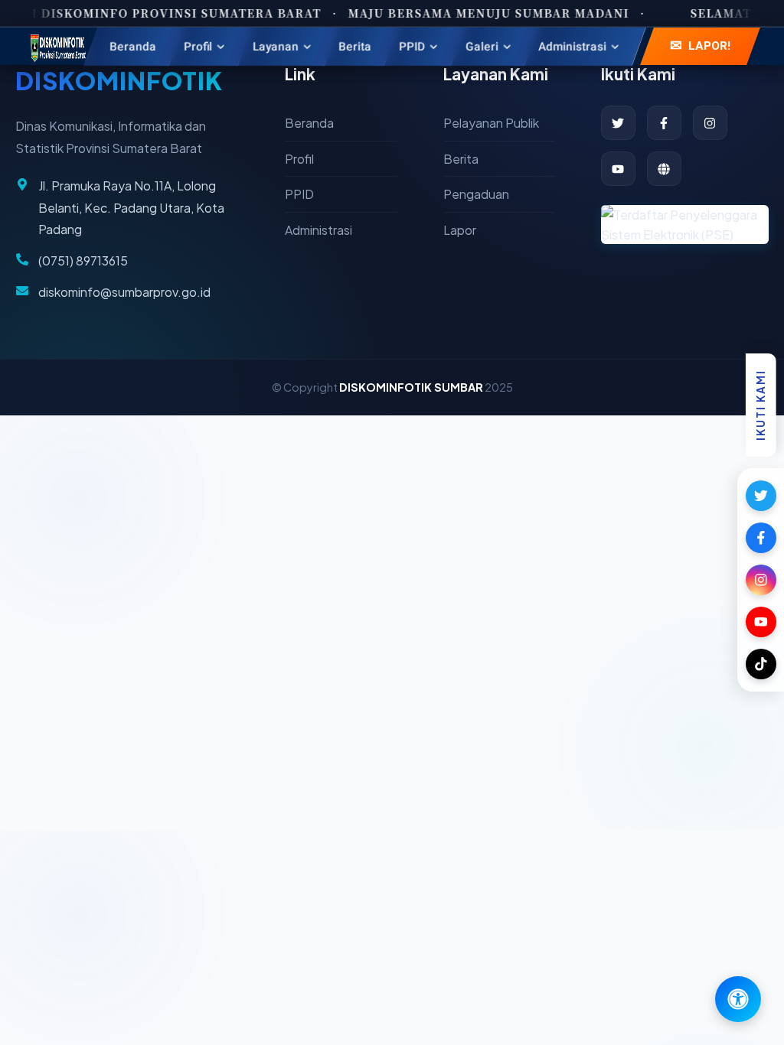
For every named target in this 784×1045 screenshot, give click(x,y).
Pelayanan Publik (491, 123)
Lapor (459, 230)
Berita (461, 159)
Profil (299, 159)
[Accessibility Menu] (738, 999)
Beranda (309, 123)
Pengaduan (476, 194)
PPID (299, 194)
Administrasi (318, 230)
